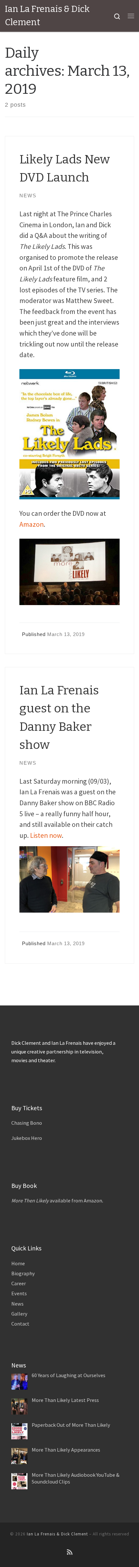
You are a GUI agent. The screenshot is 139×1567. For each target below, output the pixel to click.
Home (18, 1263)
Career (18, 1283)
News (17, 1303)
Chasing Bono (26, 1123)
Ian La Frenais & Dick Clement (57, 1534)
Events (19, 1293)
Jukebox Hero (26, 1138)
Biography (23, 1273)
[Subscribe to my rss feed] (69, 1552)
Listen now (46, 835)
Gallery (19, 1313)
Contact (20, 1323)
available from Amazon (56, 1200)
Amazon (31, 524)
